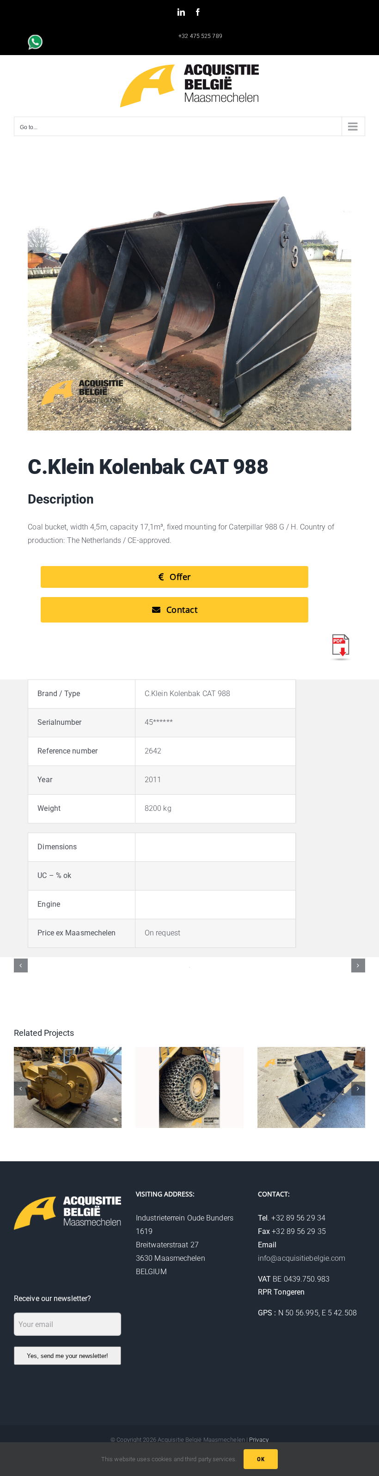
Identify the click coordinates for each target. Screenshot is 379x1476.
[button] (21, 965)
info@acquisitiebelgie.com (302, 1258)
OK (260, 1459)
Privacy (259, 1439)
